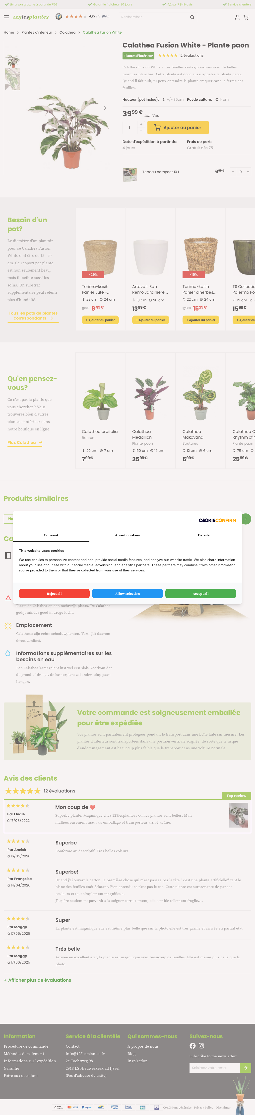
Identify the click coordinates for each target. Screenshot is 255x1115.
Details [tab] (204, 535)
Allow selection (127, 593)
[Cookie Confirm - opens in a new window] (217, 520)
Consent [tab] (51, 535)
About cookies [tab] (127, 535)
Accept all (201, 593)
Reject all (54, 593)
